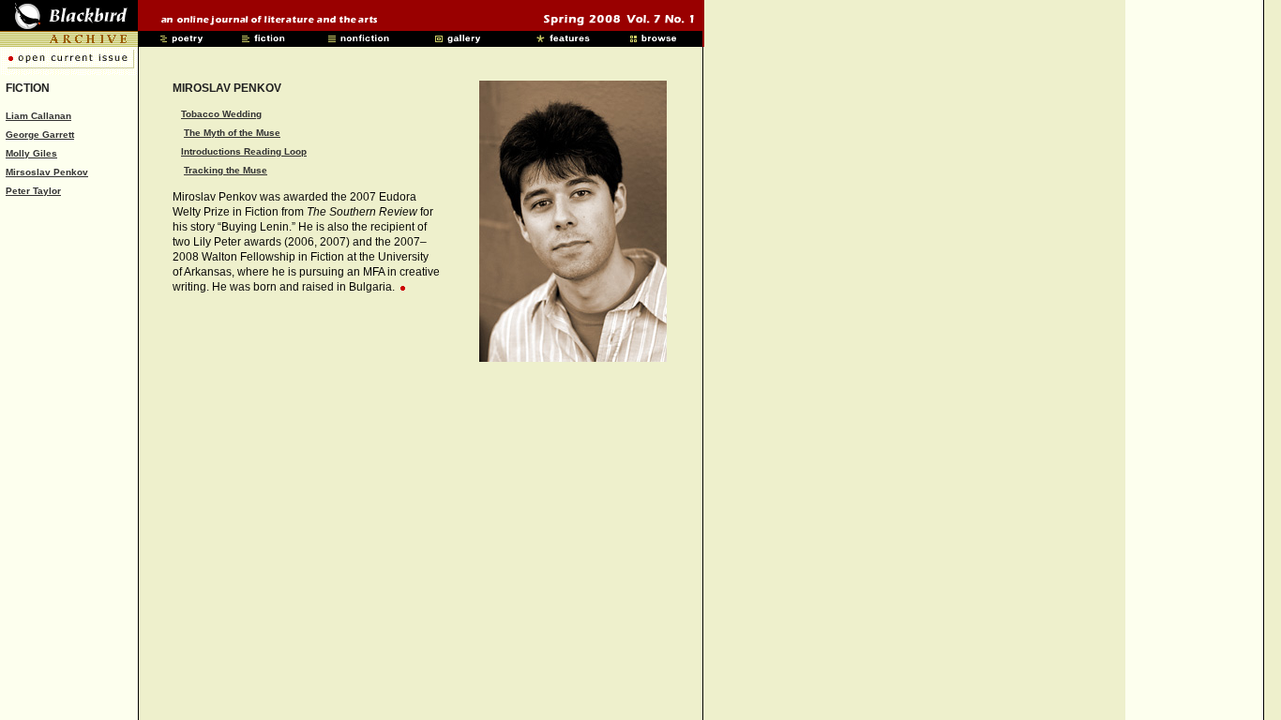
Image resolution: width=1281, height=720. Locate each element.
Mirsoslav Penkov (47, 172)
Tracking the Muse (225, 170)
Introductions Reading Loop (244, 151)
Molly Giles (31, 153)
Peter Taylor (33, 191)
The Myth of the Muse (232, 133)
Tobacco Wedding (221, 114)
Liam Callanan (38, 116)
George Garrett (40, 134)
